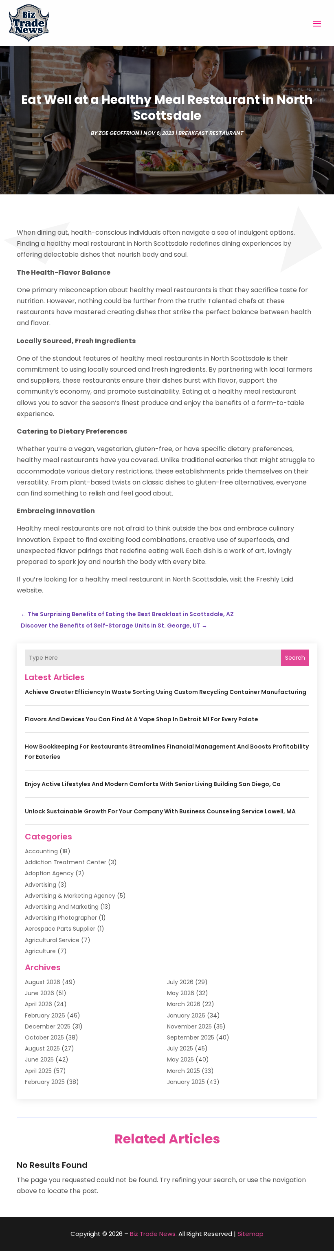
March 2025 (183, 1071)
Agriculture (40, 951)
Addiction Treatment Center (65, 862)
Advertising (40, 885)
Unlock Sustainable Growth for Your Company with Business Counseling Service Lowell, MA (160, 811)
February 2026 (45, 1015)
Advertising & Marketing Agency (70, 896)
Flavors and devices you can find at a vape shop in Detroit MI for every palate (141, 719)
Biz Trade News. (153, 1233)
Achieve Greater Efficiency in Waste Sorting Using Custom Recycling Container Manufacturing (165, 692)
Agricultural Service (52, 940)
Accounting (41, 851)
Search (295, 658)
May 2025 (180, 1059)
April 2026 (38, 1004)
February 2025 (45, 1082)
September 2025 (190, 1037)
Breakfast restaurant (211, 133)
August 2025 (42, 1048)
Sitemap (250, 1233)
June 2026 (39, 993)
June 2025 (39, 1059)
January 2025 (186, 1082)
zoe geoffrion (119, 133)
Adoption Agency (49, 873)
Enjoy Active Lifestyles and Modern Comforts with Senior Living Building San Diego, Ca (153, 784)
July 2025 (180, 1048)
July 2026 (180, 982)
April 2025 (38, 1071)
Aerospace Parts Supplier (60, 929)
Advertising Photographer (61, 918)
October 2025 (44, 1037)
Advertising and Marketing (62, 907)
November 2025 (189, 1026)
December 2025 (47, 1026)
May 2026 (180, 993)
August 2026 (42, 982)
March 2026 (183, 1004)
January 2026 (186, 1015)
